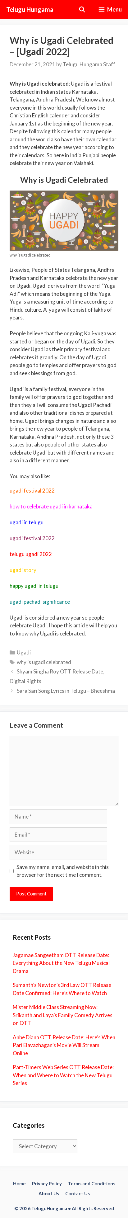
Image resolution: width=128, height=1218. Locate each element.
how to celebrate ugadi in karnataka (51, 506)
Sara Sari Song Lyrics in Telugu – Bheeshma (66, 690)
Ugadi (24, 652)
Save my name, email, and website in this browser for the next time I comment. (62, 871)
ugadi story (23, 570)
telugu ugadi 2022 (31, 554)
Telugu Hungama (29, 9)
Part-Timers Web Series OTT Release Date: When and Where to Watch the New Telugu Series (63, 1075)
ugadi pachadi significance (40, 601)
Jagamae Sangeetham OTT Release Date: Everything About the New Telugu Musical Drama (61, 963)
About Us (49, 1193)
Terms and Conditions (91, 1183)
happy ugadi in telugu (34, 586)
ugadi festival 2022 (32, 490)
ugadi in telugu (26, 522)
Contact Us (77, 1193)
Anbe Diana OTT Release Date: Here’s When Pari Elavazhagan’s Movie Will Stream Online (64, 1045)
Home (19, 1183)
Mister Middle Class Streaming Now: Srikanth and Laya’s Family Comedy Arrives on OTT (62, 1015)
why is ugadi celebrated (44, 662)
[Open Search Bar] (82, 9)
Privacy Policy (47, 1183)
